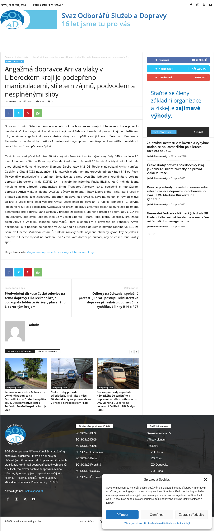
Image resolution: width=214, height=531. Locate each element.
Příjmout (122, 514)
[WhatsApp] (38, 113)
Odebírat (201, 77)
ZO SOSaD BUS (86, 433)
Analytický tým (22, 57)
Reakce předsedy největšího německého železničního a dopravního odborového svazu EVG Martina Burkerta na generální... (177, 193)
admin (12, 101)
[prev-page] (131, 351)
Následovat (199, 68)
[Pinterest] (28, 113)
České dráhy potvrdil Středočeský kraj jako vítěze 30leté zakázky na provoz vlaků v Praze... (175, 169)
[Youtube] (210, 5)
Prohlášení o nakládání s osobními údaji (167, 523)
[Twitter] (204, 5)
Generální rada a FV (159, 433)
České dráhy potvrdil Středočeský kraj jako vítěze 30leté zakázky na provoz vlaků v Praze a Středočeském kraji (71, 397)
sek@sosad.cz (34, 491)
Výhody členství (156, 439)
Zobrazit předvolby (191, 514)
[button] (206, 480)
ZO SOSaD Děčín (86, 439)
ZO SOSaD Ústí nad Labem (93, 477)
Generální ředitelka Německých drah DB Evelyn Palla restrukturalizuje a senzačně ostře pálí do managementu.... (178, 217)
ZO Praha (157, 470)
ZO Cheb (156, 458)
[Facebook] (191, 5)
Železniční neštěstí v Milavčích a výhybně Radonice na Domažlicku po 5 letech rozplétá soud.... (178, 147)
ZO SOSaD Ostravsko (89, 452)
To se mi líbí (199, 59)
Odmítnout (157, 514)
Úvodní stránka (87, 521)
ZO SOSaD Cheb (86, 445)
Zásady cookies (133, 523)
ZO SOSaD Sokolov (88, 470)
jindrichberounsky (157, 156)
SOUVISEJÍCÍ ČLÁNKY (20, 351)
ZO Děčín (157, 452)
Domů (8, 57)
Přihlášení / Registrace (48, 5)
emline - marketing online (28, 521)
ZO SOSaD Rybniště (88, 464)
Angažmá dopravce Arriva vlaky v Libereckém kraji (60, 252)
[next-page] (136, 351)
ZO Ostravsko (159, 464)
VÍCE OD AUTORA (47, 351)
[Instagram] (197, 5)
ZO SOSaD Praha (86, 458)
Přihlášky (152, 445)
